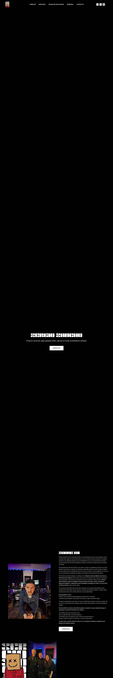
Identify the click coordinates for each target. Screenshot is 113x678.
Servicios (42, 4)
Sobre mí (33, 4)
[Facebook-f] (97, 4)
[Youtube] (104, 4)
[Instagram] (100, 4)
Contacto (80, 4)
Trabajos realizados (56, 4)
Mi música (70, 4)
